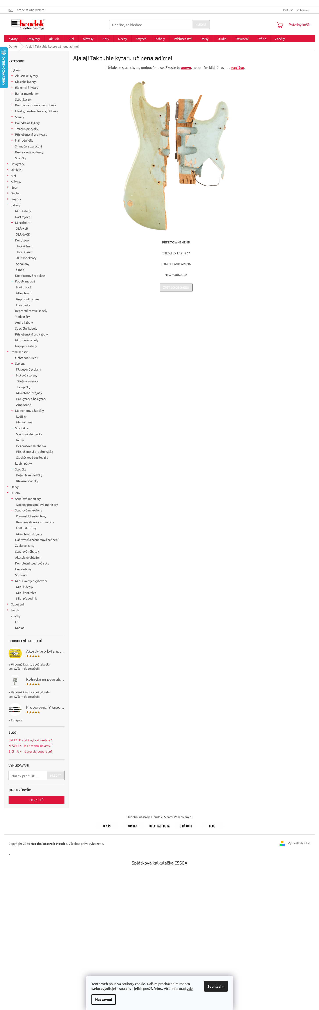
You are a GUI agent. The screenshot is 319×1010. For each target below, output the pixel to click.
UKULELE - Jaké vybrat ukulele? (30, 740)
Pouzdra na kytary (27, 123)
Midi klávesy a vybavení (31, 581)
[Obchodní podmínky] (186, 825)
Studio (15, 493)
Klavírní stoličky (27, 481)
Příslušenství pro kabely (31, 334)
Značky (15, 616)
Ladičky (21, 416)
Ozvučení (17, 604)
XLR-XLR (22, 228)
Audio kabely (24, 322)
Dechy (15, 193)
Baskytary (17, 164)
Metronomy (24, 422)
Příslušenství (20, 352)
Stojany (20, 363)
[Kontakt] (133, 825)
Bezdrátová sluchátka (31, 446)
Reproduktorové (27, 299)
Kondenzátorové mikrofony (35, 522)
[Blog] (212, 825)
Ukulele (16, 170)
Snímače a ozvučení (28, 146)
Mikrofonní (22, 222)
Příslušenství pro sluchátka (34, 451)
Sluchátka (22, 428)
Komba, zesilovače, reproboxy (35, 105)
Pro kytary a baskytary (31, 399)
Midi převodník (26, 598)
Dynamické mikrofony (31, 516)
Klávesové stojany (28, 369)
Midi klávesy (24, 587)
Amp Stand (23, 404)
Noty (14, 187)
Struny (19, 117)
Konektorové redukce (30, 275)
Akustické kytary (26, 76)
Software (21, 575)
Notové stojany (26, 375)
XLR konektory (26, 258)
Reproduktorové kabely (31, 310)
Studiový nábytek (27, 551)
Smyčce (16, 199)
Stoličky (20, 158)
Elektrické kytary (26, 87)
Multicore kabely (26, 340)
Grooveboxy (23, 569)
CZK (286, 10)
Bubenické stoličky (29, 475)
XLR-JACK (23, 234)
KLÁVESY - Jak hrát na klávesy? (30, 745)
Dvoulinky (23, 305)
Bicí (13, 176)
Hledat (201, 24)
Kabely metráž (25, 281)
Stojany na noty (28, 381)
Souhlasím (216, 986)
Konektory (22, 240)
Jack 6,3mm (24, 246)
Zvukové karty (24, 545)
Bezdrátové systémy (29, 152)
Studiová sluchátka (29, 434)
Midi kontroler (26, 593)
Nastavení (103, 999)
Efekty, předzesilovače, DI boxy (36, 111)
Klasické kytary (25, 81)
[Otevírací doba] (160, 825)
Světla (15, 610)
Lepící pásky (23, 463)
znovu (186, 67)
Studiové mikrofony (28, 510)
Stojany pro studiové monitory (37, 504)
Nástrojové (22, 217)
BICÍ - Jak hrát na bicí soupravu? (30, 751)
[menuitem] (13, 38)
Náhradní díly (24, 140)
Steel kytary (23, 99)
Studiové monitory (28, 499)
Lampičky (23, 387)
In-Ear (20, 440)
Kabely (15, 205)
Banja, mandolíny (27, 93)
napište (237, 67)
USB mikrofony (26, 528)
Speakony (22, 264)
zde (190, 988)
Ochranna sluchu (26, 358)
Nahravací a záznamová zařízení (37, 539)
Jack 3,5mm (24, 252)
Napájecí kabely (26, 346)
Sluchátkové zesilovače (32, 457)
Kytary (15, 70)
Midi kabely (23, 211)
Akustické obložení (28, 557)
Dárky (15, 487)
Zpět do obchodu (176, 287)
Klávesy (16, 181)
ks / (36, 800)
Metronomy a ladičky (29, 410)
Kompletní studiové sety (32, 563)
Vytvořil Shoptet (299, 843)
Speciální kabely (26, 328)
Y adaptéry (22, 316)
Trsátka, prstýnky (26, 129)
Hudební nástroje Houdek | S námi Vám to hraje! (159, 817)
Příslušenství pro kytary (31, 134)
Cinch (20, 270)
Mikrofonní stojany (29, 393)
